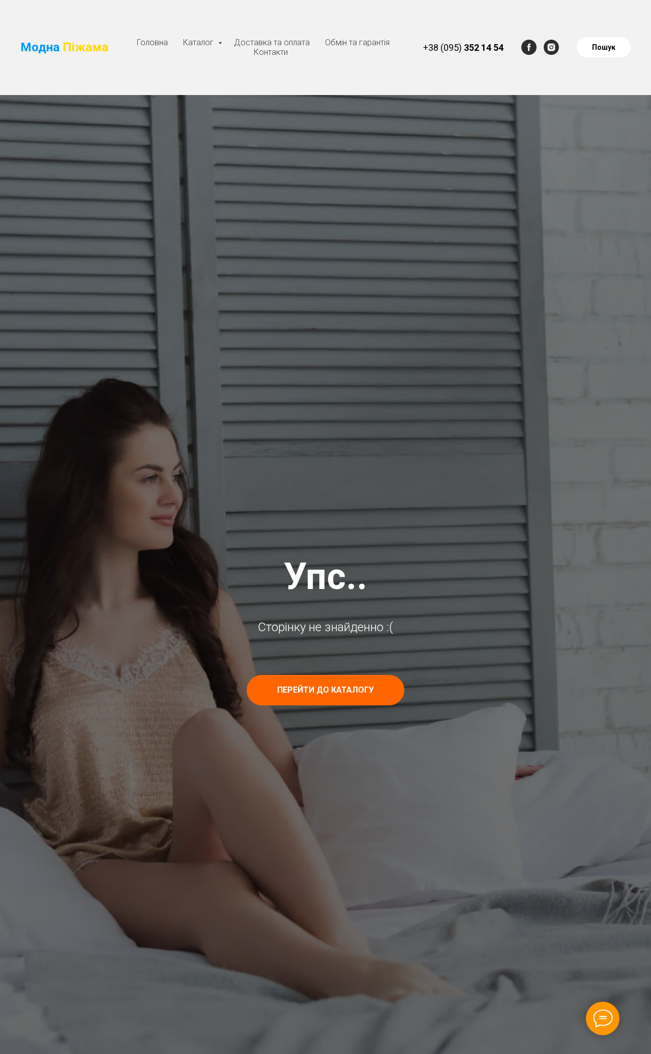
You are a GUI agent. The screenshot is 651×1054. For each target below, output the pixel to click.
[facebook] (529, 47)
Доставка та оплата (272, 42)
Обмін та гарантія (357, 42)
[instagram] (551, 47)
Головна (152, 42)
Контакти (271, 52)
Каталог (199, 42)
